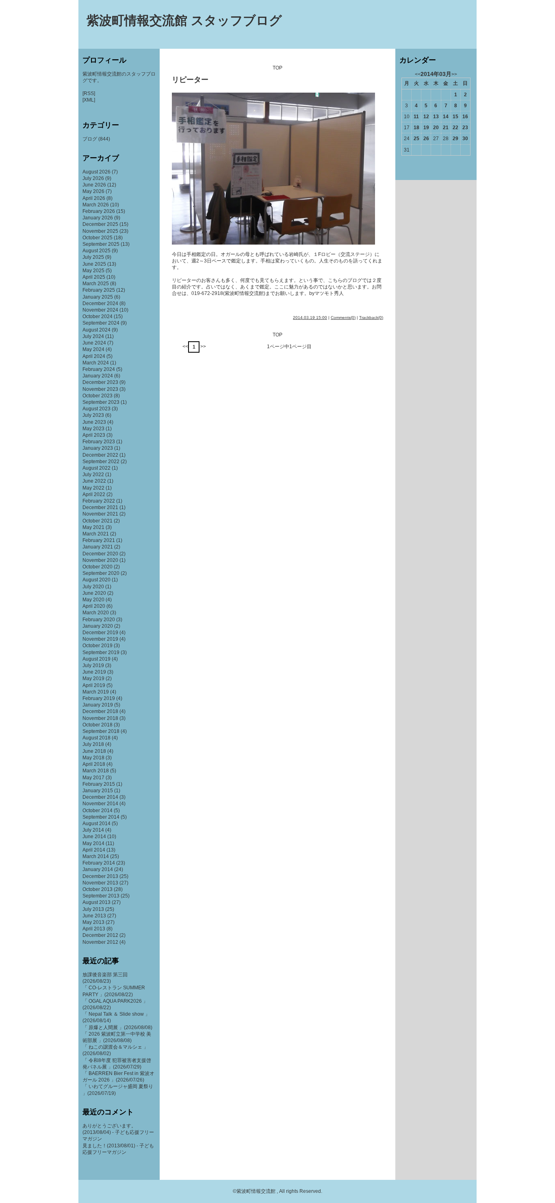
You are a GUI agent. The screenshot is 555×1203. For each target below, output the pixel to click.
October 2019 (97, 645)
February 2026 (98, 211)
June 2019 (94, 672)
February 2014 (98, 863)
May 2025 (93, 270)
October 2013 (97, 889)
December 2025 (100, 224)
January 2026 (97, 218)
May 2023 (93, 428)
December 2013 (100, 876)
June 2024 (94, 343)
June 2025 (94, 264)
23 (465, 127)
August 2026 (96, 172)
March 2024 (95, 363)
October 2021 (97, 521)
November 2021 (100, 514)
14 (446, 116)
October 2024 (97, 316)
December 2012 (100, 935)
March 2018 (95, 771)
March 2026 (95, 205)
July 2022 (93, 474)
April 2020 (93, 606)
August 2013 (96, 902)
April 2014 (93, 850)
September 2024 (100, 323)
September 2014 (100, 817)
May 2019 (93, 678)
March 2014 (95, 856)
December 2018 (100, 711)
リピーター (190, 80)
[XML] (88, 100)
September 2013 (100, 896)
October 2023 (97, 396)
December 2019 (100, 632)
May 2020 (93, 600)
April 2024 (93, 356)
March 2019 (95, 692)
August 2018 (96, 738)
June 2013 (94, 916)
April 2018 (93, 764)
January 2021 (97, 547)
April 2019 (93, 685)
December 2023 (100, 382)
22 (455, 127)
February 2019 (98, 698)
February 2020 (98, 619)
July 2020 (93, 587)
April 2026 (93, 198)
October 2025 (97, 238)
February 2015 (98, 784)
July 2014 (93, 830)
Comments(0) (343, 317)
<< (185, 346)
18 (416, 127)
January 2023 (97, 448)
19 (426, 127)
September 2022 (100, 461)
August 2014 (96, 823)
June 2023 (94, 422)
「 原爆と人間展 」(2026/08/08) (117, 1027)
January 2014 (97, 869)
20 (436, 127)
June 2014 (94, 836)
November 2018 (100, 718)
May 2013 (93, 922)
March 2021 (95, 534)
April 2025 (93, 277)
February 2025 (98, 290)
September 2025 (100, 244)
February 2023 (98, 441)
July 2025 (93, 257)
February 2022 (98, 501)
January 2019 (97, 705)
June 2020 (94, 593)
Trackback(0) (371, 317)
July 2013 (93, 909)
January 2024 (97, 376)
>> (203, 346)
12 (426, 116)
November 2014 (100, 803)
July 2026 (93, 178)
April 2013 (93, 929)
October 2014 (97, 810)
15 (455, 116)
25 (416, 138)
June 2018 (94, 751)
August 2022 (96, 468)
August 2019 (96, 659)
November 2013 (100, 883)
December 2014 (100, 797)
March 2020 (95, 613)
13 (436, 116)
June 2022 (94, 481)
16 (465, 116)
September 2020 (100, 573)
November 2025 (100, 231)
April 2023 (93, 435)
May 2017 (93, 777)
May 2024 (93, 349)
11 (416, 116)
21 (446, 127)
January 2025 (97, 297)
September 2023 (100, 402)
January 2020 (97, 626)
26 (426, 138)
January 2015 (97, 790)
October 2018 (97, 725)
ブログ (89, 139)
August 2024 (96, 330)
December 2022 (100, 455)
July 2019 (93, 665)
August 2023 (96, 409)
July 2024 (93, 336)
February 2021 (98, 540)
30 (465, 138)
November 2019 (100, 639)
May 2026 (93, 191)
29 (455, 138)
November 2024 (100, 310)
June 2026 (94, 185)
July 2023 (93, 415)
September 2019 (100, 652)
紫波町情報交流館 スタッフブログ (184, 20)
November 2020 (100, 560)
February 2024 (98, 369)
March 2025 (95, 283)
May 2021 (93, 527)
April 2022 (93, 494)
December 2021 (100, 507)
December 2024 (100, 303)
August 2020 (96, 580)
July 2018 (93, 744)
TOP (277, 68)
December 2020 (100, 554)
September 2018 (100, 731)
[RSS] (88, 93)
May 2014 (93, 843)
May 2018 (93, 758)
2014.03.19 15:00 (310, 317)
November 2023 (100, 389)
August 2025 (96, 251)
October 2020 (97, 567)
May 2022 (93, 488)
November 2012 (100, 942)
